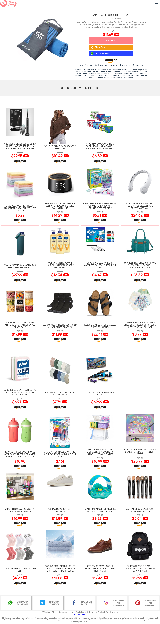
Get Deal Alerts (102, 53)
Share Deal (98, 47)
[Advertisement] (140, 131)
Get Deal (111, 40)
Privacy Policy (80, 614)
